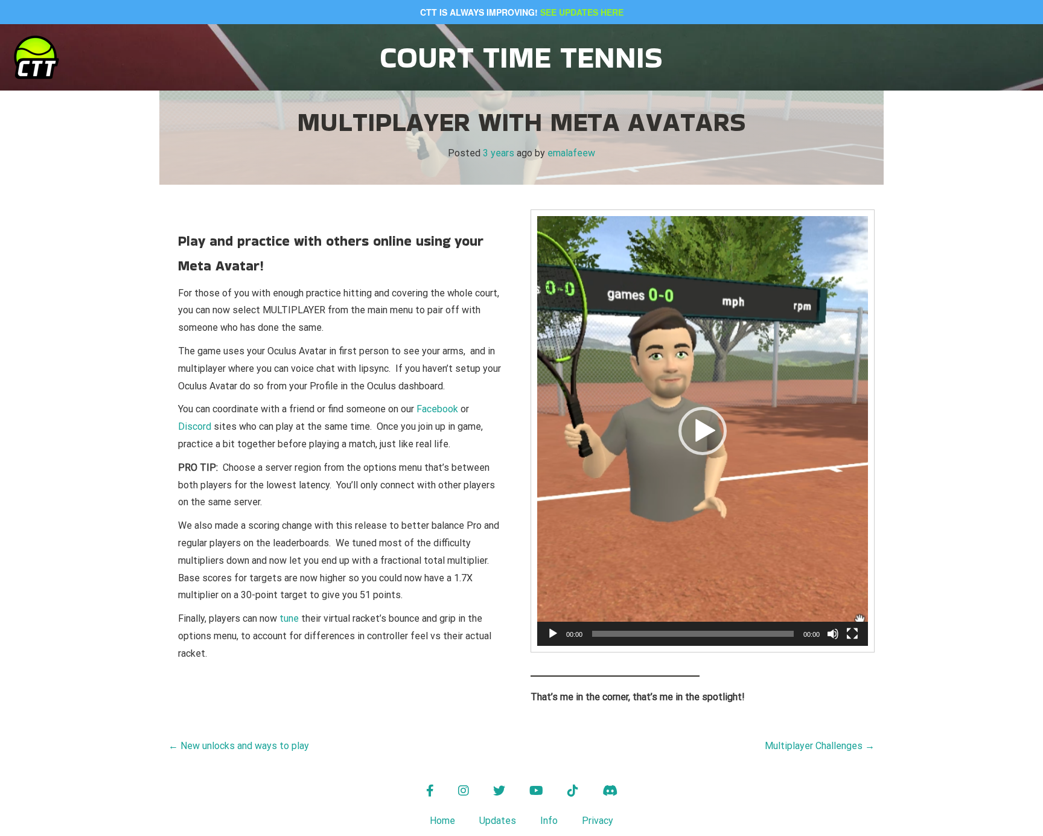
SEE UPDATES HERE (582, 12)
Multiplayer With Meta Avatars (521, 121)
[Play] (553, 634)
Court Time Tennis (521, 57)
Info (549, 820)
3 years (498, 153)
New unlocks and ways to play (238, 745)
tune (289, 618)
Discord (194, 426)
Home (442, 820)
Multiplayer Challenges (820, 745)
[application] (702, 431)
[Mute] (833, 634)
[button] (702, 431)
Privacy (597, 820)
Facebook (438, 409)
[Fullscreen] (852, 634)
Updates (497, 820)
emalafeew (571, 153)
